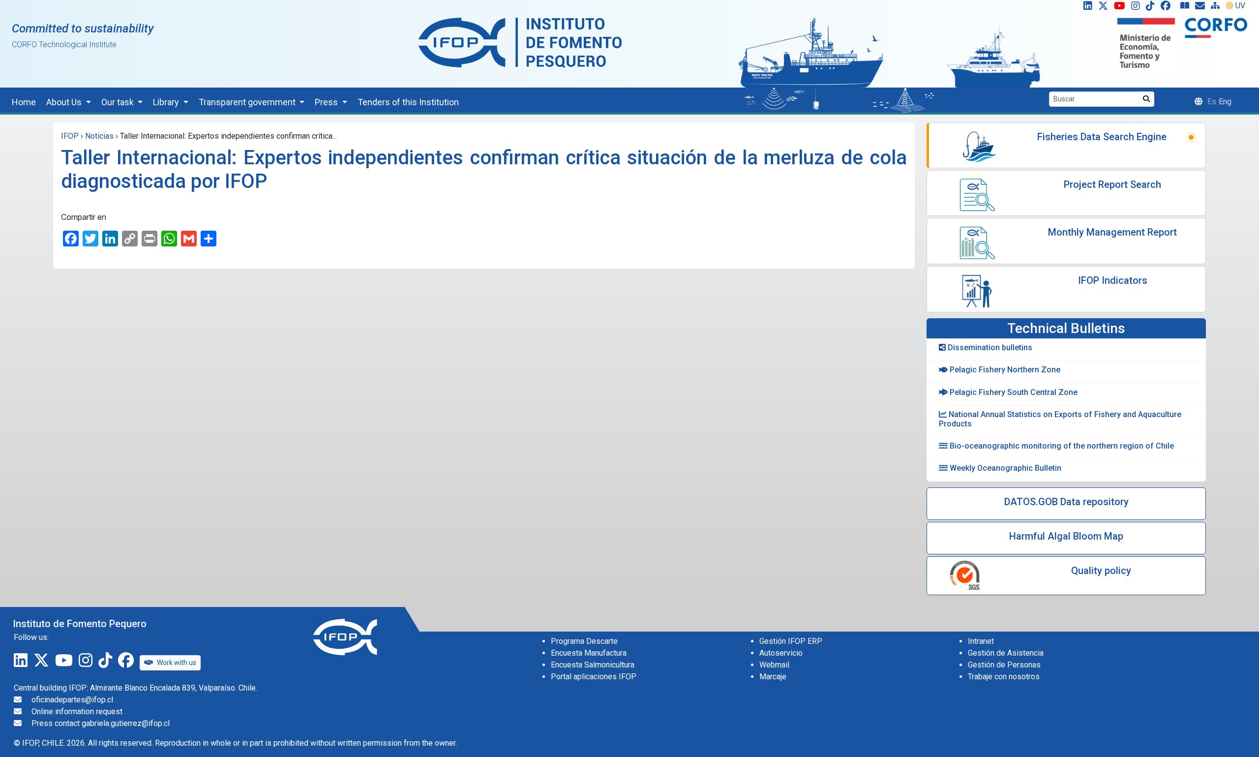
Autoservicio (781, 653)
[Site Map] (1217, 8)
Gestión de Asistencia (1006, 653)
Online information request (76, 711)
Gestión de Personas (1004, 664)
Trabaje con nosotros (1004, 676)
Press (327, 102)
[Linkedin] (1086, 8)
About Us (65, 102)
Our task (118, 102)
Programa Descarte (584, 641)
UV (1240, 5)
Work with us (176, 662)
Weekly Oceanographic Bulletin (1004, 468)
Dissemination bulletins (989, 347)
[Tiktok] (1152, 8)
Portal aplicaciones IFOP (593, 676)
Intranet (981, 641)
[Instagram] (1137, 8)
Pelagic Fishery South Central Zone (1013, 392)
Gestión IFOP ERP (790, 641)
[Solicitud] (1202, 8)
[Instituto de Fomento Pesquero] (520, 42)
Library (167, 102)
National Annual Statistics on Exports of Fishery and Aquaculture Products (1060, 419)
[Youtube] (1121, 8)
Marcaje (772, 676)
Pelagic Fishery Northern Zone (1004, 369)
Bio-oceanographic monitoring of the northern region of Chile (1061, 446)
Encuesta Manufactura (589, 653)
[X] (1105, 8)
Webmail (774, 664)
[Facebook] (1169, 8)
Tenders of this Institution (408, 102)
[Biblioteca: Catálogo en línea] (1186, 8)
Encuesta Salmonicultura (592, 664)
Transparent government (248, 102)
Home (24, 102)
